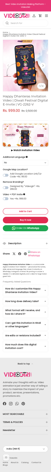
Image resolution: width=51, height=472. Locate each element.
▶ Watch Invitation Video (25, 150)
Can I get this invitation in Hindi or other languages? (23, 324)
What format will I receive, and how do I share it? (22, 312)
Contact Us (36, 462)
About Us (14, 462)
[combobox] (25, 23)
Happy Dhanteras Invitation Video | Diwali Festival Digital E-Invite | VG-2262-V (24, 35)
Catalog (25, 462)
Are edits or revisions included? (23, 335)
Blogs (5, 465)
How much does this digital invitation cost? (20, 346)
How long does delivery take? (22, 301)
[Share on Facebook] (20, 254)
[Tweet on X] (14, 254)
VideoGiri (13, 458)
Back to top (24, 363)
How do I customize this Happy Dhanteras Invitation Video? (23, 290)
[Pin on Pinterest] (25, 254)
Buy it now (25, 220)
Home (5, 32)
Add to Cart (25, 211)
